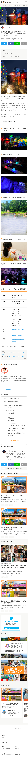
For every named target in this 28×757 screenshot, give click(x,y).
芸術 (21, 468)
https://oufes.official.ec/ (18, 329)
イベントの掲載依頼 (19, 733)
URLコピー (24, 43)
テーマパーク (11, 537)
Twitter (16, 746)
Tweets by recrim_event (7, 634)
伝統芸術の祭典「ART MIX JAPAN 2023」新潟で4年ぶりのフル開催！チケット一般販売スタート (14, 567)
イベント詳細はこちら (14, 440)
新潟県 (3, 505)
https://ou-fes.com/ (17, 335)
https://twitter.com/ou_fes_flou (16, 356)
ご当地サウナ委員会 (6, 748)
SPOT (3, 746)
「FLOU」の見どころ (7, 53)
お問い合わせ (4, 735)
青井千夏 (8, 389)
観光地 (17, 468)
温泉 (11, 468)
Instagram (17, 748)
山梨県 (6, 537)
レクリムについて (5, 733)
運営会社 (3, 737)
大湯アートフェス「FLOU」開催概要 (11, 56)
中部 (6, 505)
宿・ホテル (11, 505)
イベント (7, 468)
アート (14, 468)
